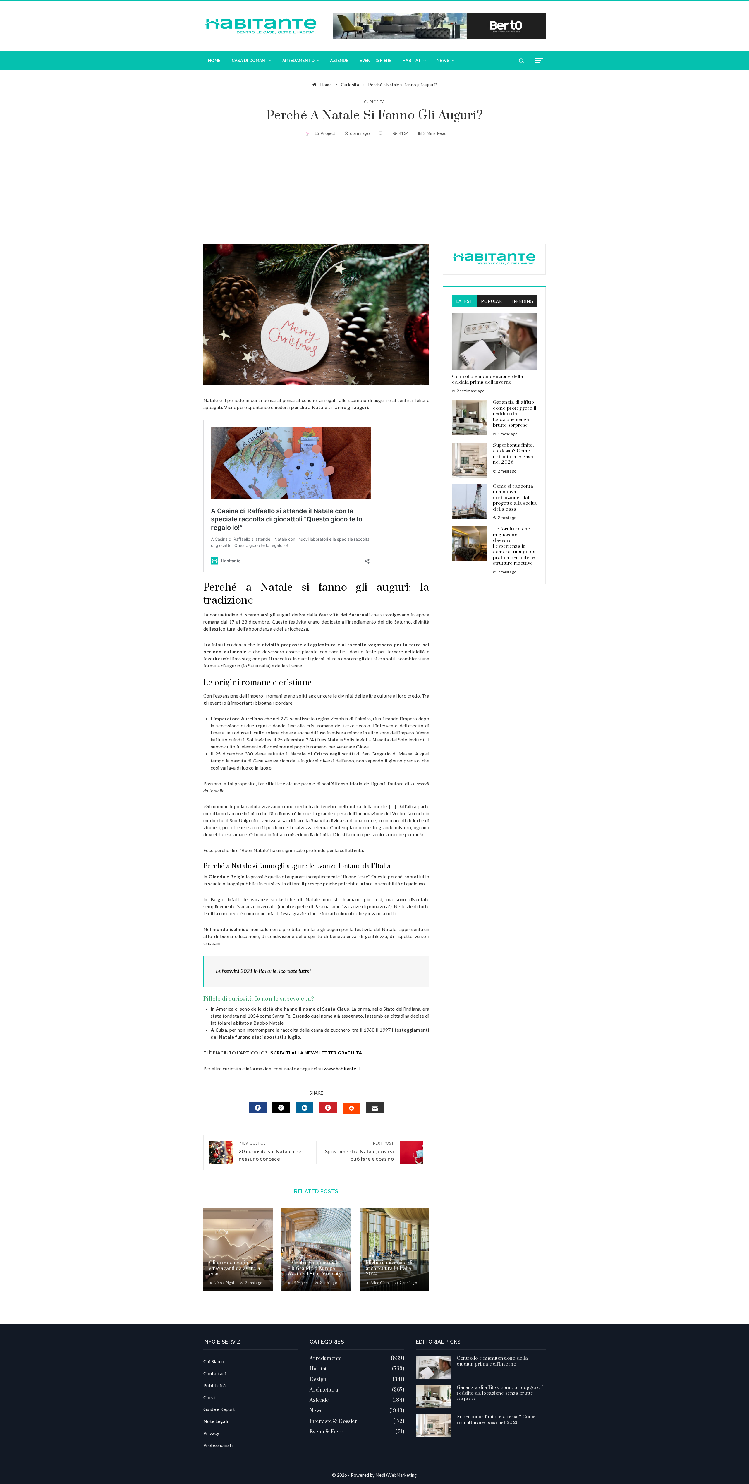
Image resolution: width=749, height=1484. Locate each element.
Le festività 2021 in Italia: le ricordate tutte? (263, 971)
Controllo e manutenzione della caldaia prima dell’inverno (487, 379)
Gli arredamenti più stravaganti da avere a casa (234, 1268)
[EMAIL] (375, 1107)
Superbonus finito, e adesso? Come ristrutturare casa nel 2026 (513, 454)
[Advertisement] (374, 191)
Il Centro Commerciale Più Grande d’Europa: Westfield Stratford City (314, 1268)
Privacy (211, 1433)
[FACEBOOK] (258, 1107)
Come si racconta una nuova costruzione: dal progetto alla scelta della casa (515, 497)
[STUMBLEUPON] (351, 1108)
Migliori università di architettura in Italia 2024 (389, 1268)
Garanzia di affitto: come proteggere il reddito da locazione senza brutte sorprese (514, 413)
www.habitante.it (342, 1068)
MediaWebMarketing (396, 1475)
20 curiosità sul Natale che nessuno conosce (270, 1151)
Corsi (209, 1397)
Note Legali (215, 1421)
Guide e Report (219, 1409)
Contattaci (214, 1373)
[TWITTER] (281, 1107)
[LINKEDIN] (304, 1107)
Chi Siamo (213, 1361)
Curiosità (374, 102)
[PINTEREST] (328, 1107)
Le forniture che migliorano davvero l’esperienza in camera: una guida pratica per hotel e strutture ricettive (514, 546)
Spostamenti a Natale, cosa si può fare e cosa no (359, 1151)
